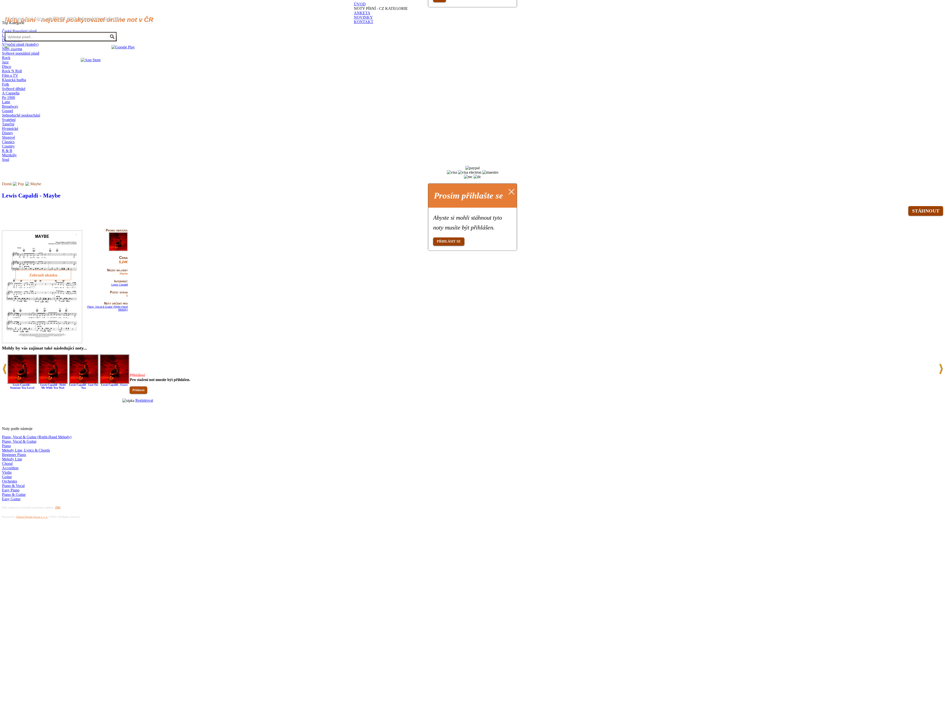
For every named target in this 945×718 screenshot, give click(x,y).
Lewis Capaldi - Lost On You (83, 386)
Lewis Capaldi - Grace (114, 384)
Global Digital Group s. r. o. (32, 516)
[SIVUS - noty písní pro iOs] (91, 60)
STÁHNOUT (925, 211)
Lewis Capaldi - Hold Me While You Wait (52, 386)
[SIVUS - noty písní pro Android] (123, 47)
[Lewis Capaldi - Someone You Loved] (22, 382)
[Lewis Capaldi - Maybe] (118, 250)
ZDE (58, 507)
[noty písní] (12, 47)
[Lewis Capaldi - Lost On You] (83, 382)
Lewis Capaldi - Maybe (31, 195)
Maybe (35, 184)
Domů (7, 184)
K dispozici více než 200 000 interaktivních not (63, 19)
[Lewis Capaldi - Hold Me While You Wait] (53, 382)
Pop (21, 184)
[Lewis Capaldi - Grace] (114, 382)
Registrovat (144, 400)
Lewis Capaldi (119, 284)
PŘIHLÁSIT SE (449, 241)
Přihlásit (138, 390)
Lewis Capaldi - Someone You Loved (22, 386)
